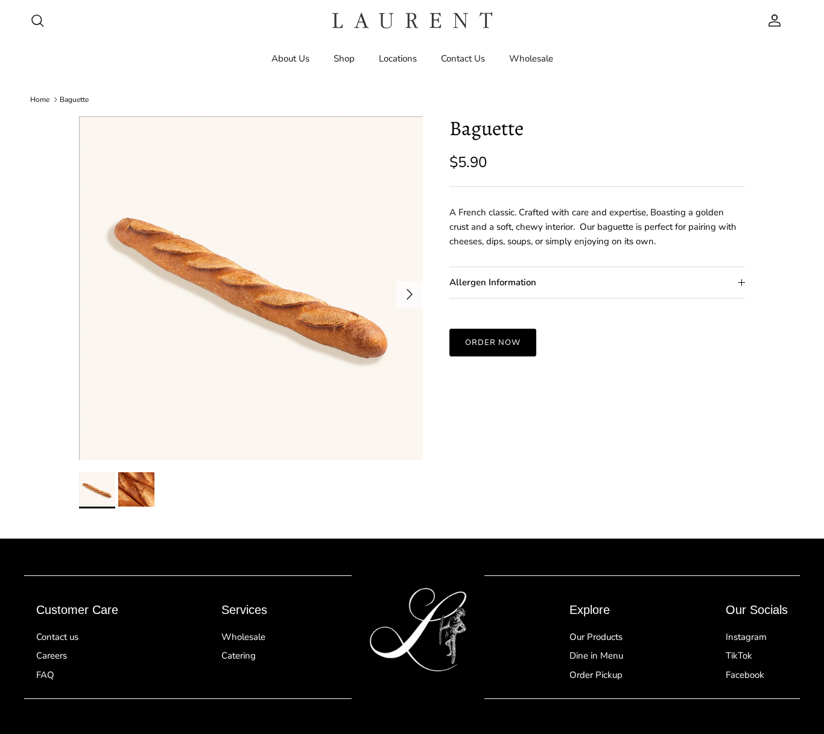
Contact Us (463, 58)
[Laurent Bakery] (412, 20)
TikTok (739, 656)
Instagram (746, 637)
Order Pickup (596, 675)
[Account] (772, 20)
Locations (398, 58)
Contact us (57, 637)
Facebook (745, 675)
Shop (344, 58)
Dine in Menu (596, 656)
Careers (51, 656)
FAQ (45, 675)
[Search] (37, 20)
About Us (290, 58)
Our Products (596, 637)
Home (39, 99)
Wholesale (531, 58)
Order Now (493, 342)
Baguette (74, 99)
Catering (238, 656)
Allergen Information (492, 283)
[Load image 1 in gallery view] (251, 288)
